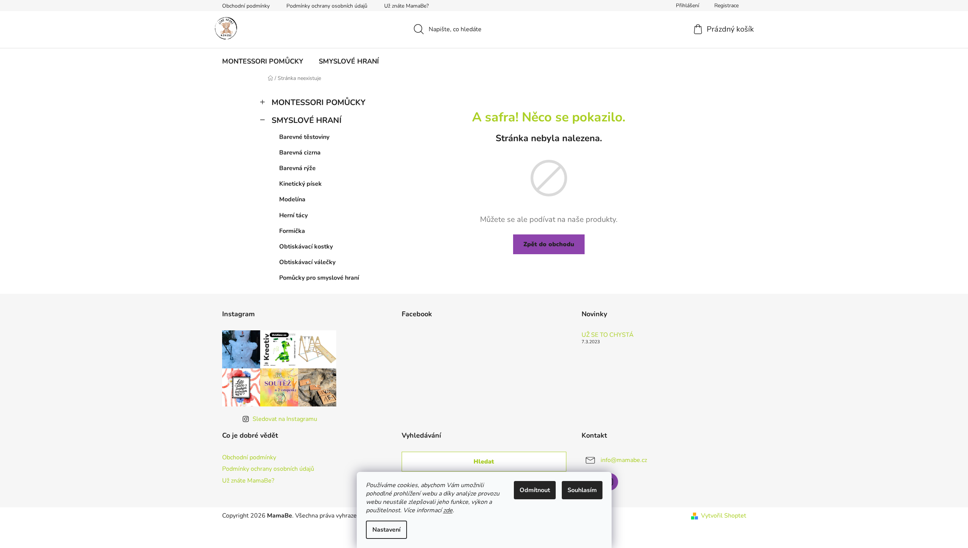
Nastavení (386, 530)
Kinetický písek (300, 184)
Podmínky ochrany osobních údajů (326, 6)
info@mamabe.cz (624, 460)
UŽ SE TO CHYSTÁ (608, 335)
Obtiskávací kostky (306, 246)
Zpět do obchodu (548, 244)
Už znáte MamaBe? (406, 6)
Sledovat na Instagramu (285, 419)
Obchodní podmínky (246, 6)
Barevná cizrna (300, 152)
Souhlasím (582, 490)
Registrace (726, 5)
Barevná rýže (297, 168)
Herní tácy (293, 215)
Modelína (292, 199)
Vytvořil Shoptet (723, 515)
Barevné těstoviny (304, 137)
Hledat (484, 461)
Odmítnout (535, 490)
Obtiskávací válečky (307, 262)
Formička (292, 231)
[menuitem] (263, 61)
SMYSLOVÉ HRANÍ (307, 120)
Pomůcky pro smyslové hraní (319, 278)
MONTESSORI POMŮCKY (319, 102)
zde (448, 510)
